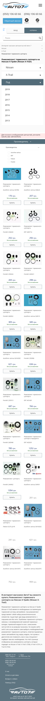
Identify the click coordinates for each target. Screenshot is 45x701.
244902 (8, 484)
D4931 (32, 484)
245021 (29, 274)
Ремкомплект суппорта (11, 479)
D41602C (33, 527)
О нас (7, 671)
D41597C (12, 569)
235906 (29, 358)
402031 (28, 442)
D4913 (32, 316)
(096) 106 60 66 (33, 13)
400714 (28, 232)
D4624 (32, 190)
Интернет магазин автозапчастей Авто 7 (16, 46)
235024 (8, 274)
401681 (28, 400)
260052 (8, 316)
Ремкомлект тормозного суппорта (11, 185)
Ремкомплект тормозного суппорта (14, 54)
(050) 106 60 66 (12, 13)
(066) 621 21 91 (10, 655)
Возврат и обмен (11, 679)
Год (8, 82)
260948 (8, 442)
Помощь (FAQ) (10, 683)
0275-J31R (9, 527)
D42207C (33, 569)
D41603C (12, 358)
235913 (8, 400)
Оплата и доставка (12, 675)
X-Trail (4, 51)
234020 (8, 232)
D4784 (11, 190)
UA (3, 28)
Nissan (4, 48)
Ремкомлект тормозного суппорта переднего (32, 437)
